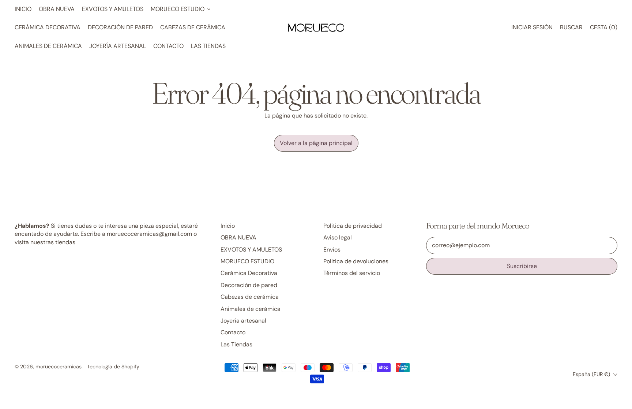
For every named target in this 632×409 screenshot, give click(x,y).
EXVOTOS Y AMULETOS (112, 9)
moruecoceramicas (58, 366)
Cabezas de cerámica (192, 27)
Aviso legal (337, 237)
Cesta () (603, 29)
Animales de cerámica (48, 46)
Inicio (23, 9)
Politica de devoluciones (355, 261)
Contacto (168, 46)
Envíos (332, 249)
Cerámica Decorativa (47, 27)
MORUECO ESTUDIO (247, 261)
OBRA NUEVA (57, 9)
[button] (571, 27)
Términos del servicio (351, 273)
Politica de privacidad (352, 226)
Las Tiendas (208, 46)
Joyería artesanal (117, 46)
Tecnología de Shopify (113, 366)
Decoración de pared (120, 27)
